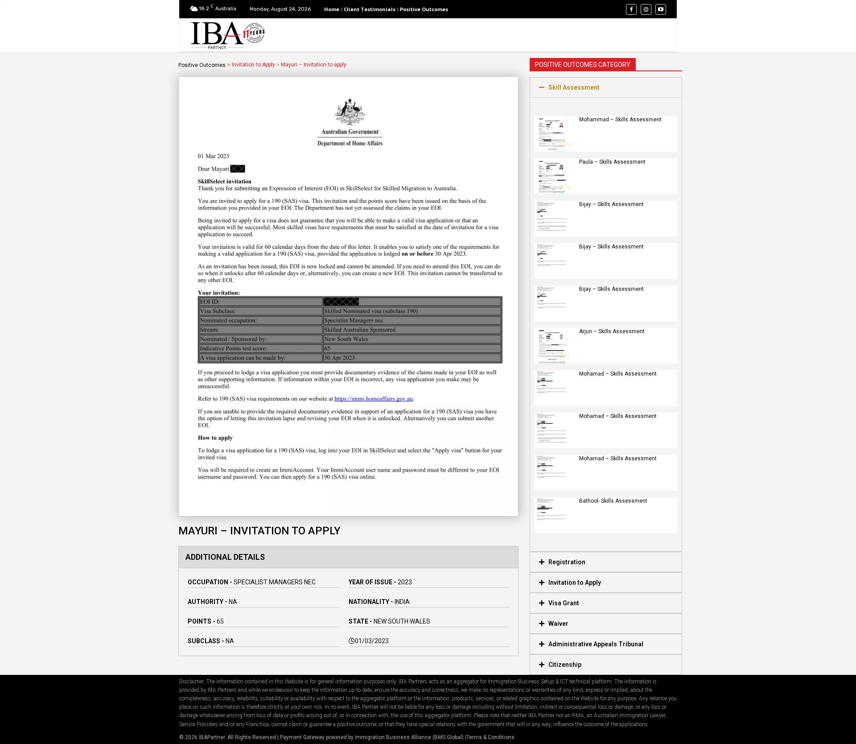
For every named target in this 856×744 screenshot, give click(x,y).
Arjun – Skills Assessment (612, 331)
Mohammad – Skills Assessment (620, 119)
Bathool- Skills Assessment (613, 501)
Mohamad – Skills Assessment (618, 374)
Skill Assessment (574, 87)
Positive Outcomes (202, 65)
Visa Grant (563, 603)
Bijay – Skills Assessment (611, 204)
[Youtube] (660, 9)
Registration (566, 562)
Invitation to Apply (253, 65)
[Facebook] (631, 9)
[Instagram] (646, 9)
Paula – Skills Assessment (612, 162)
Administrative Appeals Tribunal (595, 644)
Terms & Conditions (490, 737)
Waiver (558, 623)
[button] (606, 87)
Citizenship (564, 664)
